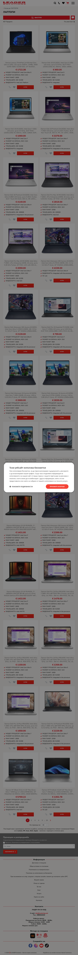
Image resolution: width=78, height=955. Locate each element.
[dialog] (39, 477)
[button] (21, 486)
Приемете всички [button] (57, 486)
